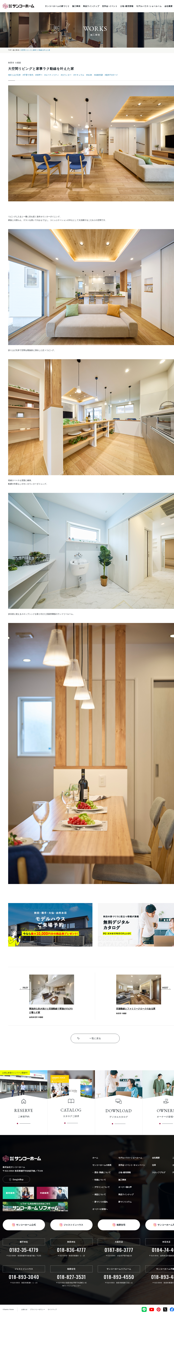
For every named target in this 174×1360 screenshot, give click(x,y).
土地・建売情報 (126, 6)
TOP (10, 50)
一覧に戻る (95, 1038)
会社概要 (168, 6)
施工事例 (76, 6)
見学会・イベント (109, 6)
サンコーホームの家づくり (57, 6)
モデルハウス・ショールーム (149, 6)
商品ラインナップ (91, 6)
